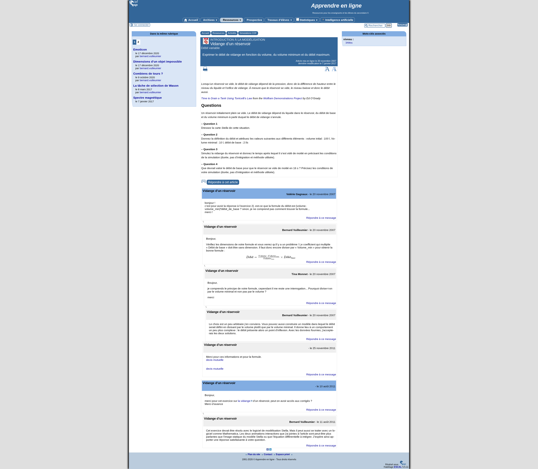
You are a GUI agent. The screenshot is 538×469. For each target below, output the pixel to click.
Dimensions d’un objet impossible (157, 61)
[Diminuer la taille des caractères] (334, 70)
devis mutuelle (214, 359)
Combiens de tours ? (148, 73)
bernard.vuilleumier (150, 56)
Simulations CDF (248, 33)
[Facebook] (267, 450)
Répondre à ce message (321, 217)
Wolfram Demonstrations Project (282, 98)
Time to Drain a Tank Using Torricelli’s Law (226, 98)
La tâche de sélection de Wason (155, 85)
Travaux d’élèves (279, 19)
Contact (268, 454)
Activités (232, 33)
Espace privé (283, 454)
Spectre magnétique (147, 97)
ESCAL (398, 467)
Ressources (231, 19)
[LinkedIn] (270, 450)
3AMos (349, 43)
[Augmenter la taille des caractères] (327, 70)
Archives (210, 19)
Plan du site (254, 454)
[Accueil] (134, 6)
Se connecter (141, 25)
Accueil (193, 19)
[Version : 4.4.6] (403, 464)
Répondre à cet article (223, 182)
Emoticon (140, 49)
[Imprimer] (205, 70)
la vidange (244, 400)
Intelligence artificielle (339, 19)
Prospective (254, 19)
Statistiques (308, 19)
